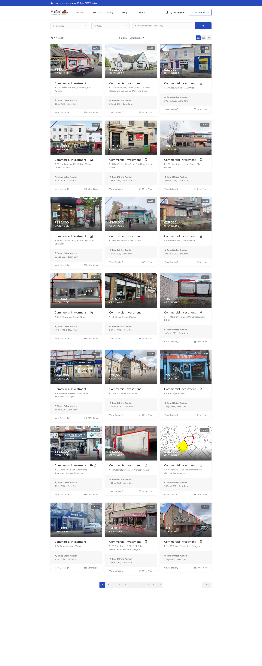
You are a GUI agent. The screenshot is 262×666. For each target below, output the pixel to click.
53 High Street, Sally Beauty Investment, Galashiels (75, 242)
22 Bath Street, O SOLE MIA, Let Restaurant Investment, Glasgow (126, 548)
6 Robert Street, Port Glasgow (180, 240)
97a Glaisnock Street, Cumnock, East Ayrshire (73, 89)
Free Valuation (128, 629)
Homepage (152, 629)
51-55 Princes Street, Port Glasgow (183, 546)
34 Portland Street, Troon (68, 546)
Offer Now (92, 112)
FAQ (149, 616)
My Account (127, 625)
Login (124, 616)
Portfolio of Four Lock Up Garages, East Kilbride (184, 318)
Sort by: (123, 38)
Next (206, 585)
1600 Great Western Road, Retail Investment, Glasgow (71, 395)
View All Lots (127, 638)
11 (159, 585)
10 (154, 585)
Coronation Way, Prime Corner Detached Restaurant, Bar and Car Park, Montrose (129, 89)
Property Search (129, 634)
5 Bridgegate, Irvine (175, 393)
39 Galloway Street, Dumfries (180, 88)
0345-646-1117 (201, 12)
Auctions (80, 12)
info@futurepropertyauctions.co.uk (190, 630)
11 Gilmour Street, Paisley (123, 317)
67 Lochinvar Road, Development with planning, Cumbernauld (183, 471)
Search (96, 12)
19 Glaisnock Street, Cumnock (125, 393)
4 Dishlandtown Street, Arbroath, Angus (130, 470)
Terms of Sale (153, 620)
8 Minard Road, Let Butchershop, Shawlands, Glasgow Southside (71, 471)
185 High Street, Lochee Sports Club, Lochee (183, 166)
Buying (110, 12)
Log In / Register (176, 12)
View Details (61, 112)
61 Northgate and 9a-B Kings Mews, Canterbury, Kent (73, 166)
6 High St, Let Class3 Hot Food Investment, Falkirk (131, 166)
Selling (124, 12)
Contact (139, 12)
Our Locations (153, 625)
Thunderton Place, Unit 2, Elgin (126, 240)
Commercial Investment (71, 83)
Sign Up (125, 620)
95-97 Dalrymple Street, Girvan (71, 317)
